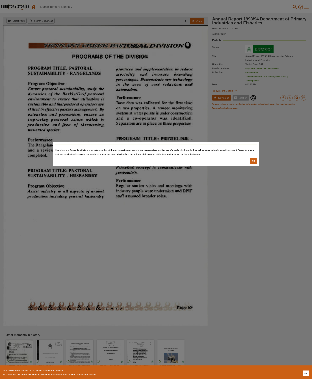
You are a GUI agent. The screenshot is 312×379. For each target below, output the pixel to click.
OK (253, 161)
